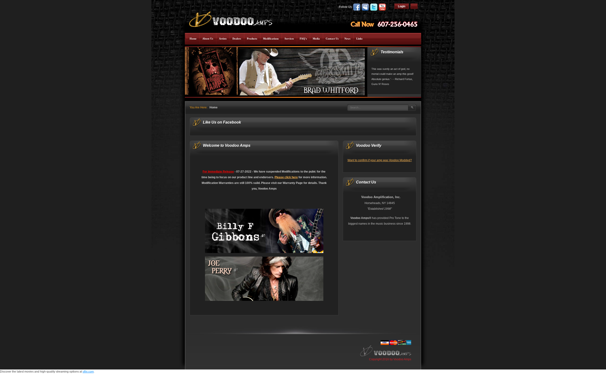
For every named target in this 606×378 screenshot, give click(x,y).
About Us (207, 38)
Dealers (236, 38)
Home (193, 38)
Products (252, 38)
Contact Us (332, 38)
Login (401, 6)
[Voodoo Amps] (230, 17)
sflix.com (88, 371)
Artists (223, 38)
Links (359, 38)
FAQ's (303, 38)
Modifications (271, 38)
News (347, 38)
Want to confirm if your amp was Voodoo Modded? (380, 160)
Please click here (286, 177)
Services (289, 38)
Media (316, 38)
